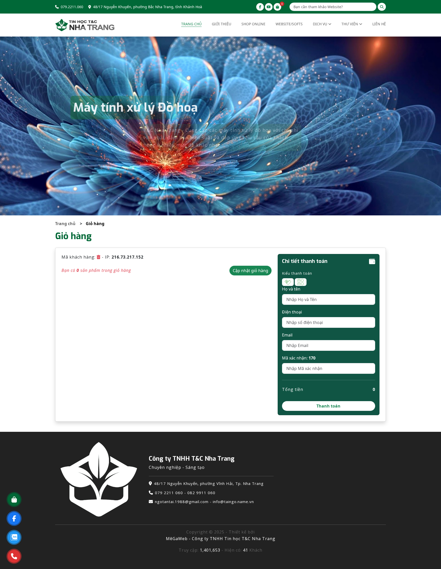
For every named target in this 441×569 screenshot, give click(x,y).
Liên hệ (379, 23)
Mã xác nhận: (298, 358)
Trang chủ (191, 23)
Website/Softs (289, 23)
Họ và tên (291, 289)
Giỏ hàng (95, 223)
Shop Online (253, 23)
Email (287, 335)
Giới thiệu (221, 23)
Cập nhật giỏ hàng (250, 270)
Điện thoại (292, 312)
